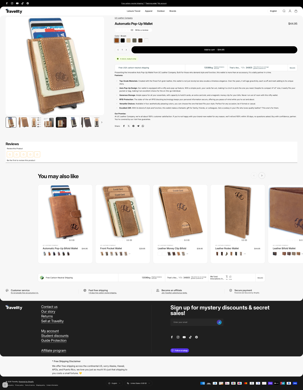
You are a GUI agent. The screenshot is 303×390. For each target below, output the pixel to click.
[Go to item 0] (11, 122)
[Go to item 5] (61, 122)
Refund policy (10, 385)
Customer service (20, 290)
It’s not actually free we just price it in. (25, 293)
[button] (9, 154)
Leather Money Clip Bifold (172, 248)
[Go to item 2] (23, 122)
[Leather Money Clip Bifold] (180, 212)
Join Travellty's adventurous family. (174, 293)
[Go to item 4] (48, 122)
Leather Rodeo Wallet (227, 248)
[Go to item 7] (86, 122)
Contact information (52, 385)
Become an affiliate (172, 290)
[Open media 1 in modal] (55, 66)
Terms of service (30, 385)
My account (162, 3)
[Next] (98, 71)
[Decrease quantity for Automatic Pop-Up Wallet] (117, 49)
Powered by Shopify (26, 382)
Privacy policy (19, 385)
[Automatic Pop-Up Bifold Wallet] (65, 212)
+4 (187, 253)
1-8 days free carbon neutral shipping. (103, 293)
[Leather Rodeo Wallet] (238, 212)
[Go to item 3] (36, 122)
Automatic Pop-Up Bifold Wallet (60, 248)
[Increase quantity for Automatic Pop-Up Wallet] (126, 49)
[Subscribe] (219, 322)
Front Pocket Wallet (111, 248)
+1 (129, 253)
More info (292, 67)
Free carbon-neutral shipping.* (132, 3)
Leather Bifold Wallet (284, 248)
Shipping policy (40, 385)
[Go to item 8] (99, 122)
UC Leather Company (124, 18)
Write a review (141, 30)
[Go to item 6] (73, 122)
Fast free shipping (98, 290)
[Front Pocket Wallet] (123, 212)
